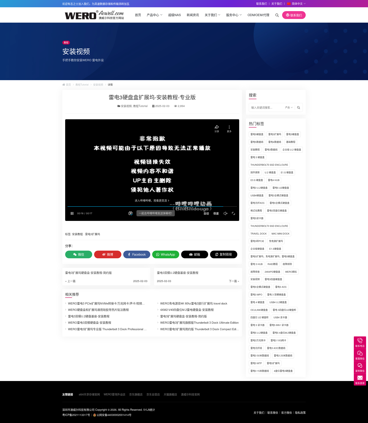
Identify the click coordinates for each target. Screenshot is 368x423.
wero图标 (291, 271)
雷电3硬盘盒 (292, 134)
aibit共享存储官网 (89, 394)
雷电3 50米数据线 (260, 355)
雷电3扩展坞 (274, 134)
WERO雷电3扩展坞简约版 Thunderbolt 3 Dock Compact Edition (200, 329)
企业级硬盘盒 (257, 248)
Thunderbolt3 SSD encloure (269, 225)
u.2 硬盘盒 (270, 172)
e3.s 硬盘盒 (257, 180)
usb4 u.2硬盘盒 (278, 302)
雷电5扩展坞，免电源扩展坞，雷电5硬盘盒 (273, 256)
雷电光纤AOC (258, 202)
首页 (138, 15)
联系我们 (261, 3)
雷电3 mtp (256, 363)
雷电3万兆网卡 (258, 340)
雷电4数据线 (274, 141)
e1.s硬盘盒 (275, 248)
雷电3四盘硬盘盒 (273, 279)
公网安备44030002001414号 (114, 415)
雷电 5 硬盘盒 (257, 157)
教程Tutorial (82, 84)
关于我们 (276, 3)
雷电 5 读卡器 (257, 325)
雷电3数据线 (271, 149)
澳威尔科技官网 (190, 394)
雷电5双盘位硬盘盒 (277, 210)
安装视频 (98, 84)
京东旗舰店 (136, 394)
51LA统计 (149, 409)
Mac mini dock (280, 233)
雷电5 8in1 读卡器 (278, 325)
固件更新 (255, 172)
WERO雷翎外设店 (114, 394)
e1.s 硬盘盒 (287, 172)
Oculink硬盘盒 (259, 309)
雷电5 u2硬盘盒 (281, 187)
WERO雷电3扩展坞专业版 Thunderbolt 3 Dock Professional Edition (110, 329)
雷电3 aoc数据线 (276, 348)
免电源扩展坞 (276, 241)
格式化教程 (256, 210)
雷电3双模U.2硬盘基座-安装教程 (88, 316)
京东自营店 (153, 394)
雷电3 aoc (281, 286)
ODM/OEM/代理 (258, 15)
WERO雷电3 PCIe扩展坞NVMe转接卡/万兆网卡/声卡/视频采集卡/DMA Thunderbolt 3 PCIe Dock (129, 303)
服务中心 (232, 15)
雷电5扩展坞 (273, 363)
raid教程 (273, 264)
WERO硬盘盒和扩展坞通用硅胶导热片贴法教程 (98, 310)
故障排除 (287, 264)
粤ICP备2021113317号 (76, 415)
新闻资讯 (193, 15)
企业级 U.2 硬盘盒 (292, 149)
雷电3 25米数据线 (283, 355)
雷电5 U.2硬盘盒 (259, 332)
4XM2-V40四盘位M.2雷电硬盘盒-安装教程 (187, 310)
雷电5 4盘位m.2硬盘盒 (284, 332)
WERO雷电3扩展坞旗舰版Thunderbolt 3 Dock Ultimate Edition (199, 322)
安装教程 (255, 149)
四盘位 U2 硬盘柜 (260, 317)
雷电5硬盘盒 (257, 134)
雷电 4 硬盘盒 (257, 302)
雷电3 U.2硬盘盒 (259, 187)
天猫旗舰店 (170, 394)
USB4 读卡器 (280, 317)
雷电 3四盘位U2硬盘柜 (284, 309)
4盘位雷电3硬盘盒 (283, 370)
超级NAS (174, 15)
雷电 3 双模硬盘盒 (276, 294)
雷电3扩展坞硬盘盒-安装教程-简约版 (183, 316)
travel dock (259, 233)
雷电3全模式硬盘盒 (278, 195)
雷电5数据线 (257, 141)
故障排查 (255, 271)
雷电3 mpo (256, 294)
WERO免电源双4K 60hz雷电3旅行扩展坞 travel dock (193, 303)
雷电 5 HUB (257, 264)
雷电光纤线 (256, 348)
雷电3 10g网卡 (278, 340)
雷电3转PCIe (257, 241)
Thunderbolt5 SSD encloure (269, 164)
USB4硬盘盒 (257, 195)
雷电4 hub (273, 180)
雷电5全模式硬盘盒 (279, 202)
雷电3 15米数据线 (260, 370)
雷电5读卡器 (257, 218)
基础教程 (290, 141)
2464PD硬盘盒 (272, 271)
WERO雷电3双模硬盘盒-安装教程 (89, 322)
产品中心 (153, 15)
